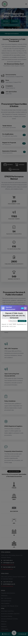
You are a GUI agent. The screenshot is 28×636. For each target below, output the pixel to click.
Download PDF (22, 320)
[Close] (25, 308)
